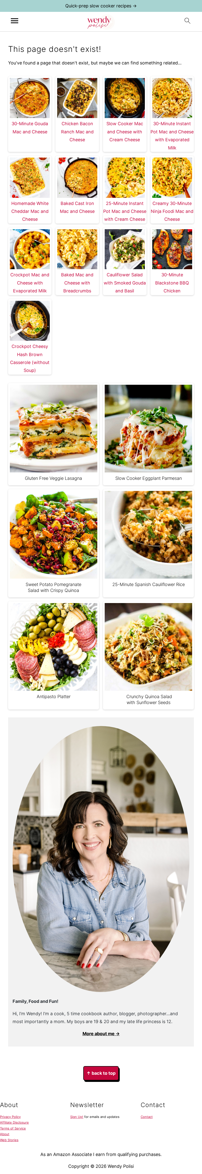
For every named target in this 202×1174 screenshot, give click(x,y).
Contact (147, 1117)
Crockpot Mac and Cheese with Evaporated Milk (29, 282)
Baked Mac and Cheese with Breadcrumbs (77, 282)
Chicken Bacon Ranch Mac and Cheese (77, 131)
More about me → (101, 1033)
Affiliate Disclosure (14, 1122)
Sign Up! (76, 1117)
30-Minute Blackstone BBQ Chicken (172, 282)
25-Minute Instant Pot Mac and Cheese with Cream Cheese (124, 211)
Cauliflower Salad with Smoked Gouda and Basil (125, 282)
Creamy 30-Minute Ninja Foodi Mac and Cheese (172, 211)
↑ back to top (101, 1073)
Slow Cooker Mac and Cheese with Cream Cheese (124, 131)
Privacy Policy (10, 1117)
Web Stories (9, 1140)
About (4, 1134)
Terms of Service (13, 1128)
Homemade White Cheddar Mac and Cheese (30, 211)
